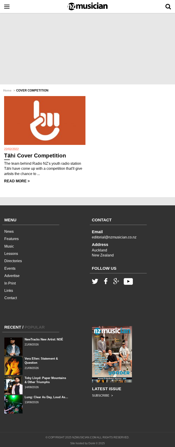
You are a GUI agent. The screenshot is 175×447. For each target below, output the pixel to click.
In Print (10, 283)
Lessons (11, 254)
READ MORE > (17, 181)
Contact (10, 298)
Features (11, 239)
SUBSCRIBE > (102, 395)
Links (8, 291)
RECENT (12, 327)
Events (9, 268)
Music (9, 246)
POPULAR (35, 327)
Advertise (12, 276)
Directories (13, 261)
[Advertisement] (87, 49)
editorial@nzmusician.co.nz (114, 237)
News (9, 231)
